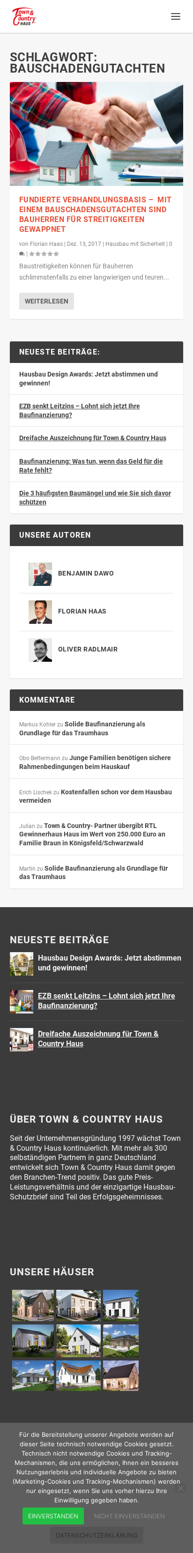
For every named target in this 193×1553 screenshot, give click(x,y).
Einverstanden (53, 1516)
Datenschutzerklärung (97, 1535)
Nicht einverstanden (129, 1516)
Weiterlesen (46, 301)
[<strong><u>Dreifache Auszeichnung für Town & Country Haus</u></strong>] (21, 1039)
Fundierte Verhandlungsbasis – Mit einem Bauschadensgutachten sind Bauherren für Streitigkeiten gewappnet (95, 214)
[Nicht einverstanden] (180, 1488)
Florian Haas (46, 244)
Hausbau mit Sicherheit (135, 244)
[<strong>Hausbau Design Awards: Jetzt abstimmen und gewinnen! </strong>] (21, 964)
